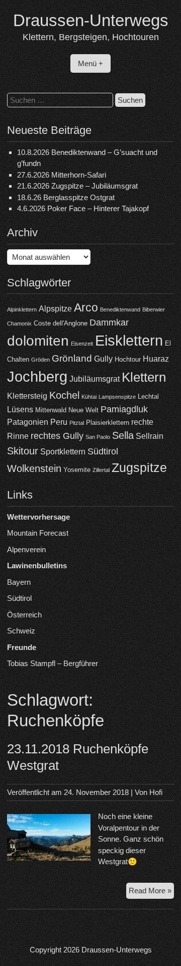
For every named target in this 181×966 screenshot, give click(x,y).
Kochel (64, 395)
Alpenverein (26, 549)
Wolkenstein (34, 468)
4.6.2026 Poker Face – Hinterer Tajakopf (83, 208)
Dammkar (109, 322)
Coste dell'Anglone (60, 323)
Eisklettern (129, 340)
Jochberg (37, 376)
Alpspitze (55, 308)
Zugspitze (139, 467)
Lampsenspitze (117, 397)
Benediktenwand (120, 309)
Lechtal (148, 396)
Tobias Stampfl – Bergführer (52, 663)
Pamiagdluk (124, 409)
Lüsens (20, 409)
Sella (123, 435)
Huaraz (156, 359)
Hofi (155, 792)
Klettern (144, 377)
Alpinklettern (22, 309)
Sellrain (149, 436)
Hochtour (128, 359)
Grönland (72, 358)
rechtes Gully (57, 436)
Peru (58, 422)
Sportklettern (62, 451)
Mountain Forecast (37, 533)
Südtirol (102, 451)
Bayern (19, 582)
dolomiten (38, 341)
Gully (103, 359)
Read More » (151, 892)
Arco (86, 307)
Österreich (24, 614)
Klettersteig (27, 396)
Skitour (22, 450)
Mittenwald (50, 410)
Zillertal (101, 470)
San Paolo (97, 437)
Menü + (90, 63)
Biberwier (153, 309)
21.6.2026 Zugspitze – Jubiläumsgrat (77, 186)
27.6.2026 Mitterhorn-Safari (61, 175)
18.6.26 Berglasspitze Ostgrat (66, 197)
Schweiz (21, 630)
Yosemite (76, 469)
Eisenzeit (82, 344)
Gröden (40, 360)
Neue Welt (83, 410)
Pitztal (76, 423)
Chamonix (19, 323)
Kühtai (89, 397)
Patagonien (27, 422)
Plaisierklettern (107, 422)
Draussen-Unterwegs (90, 20)
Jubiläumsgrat (94, 379)
